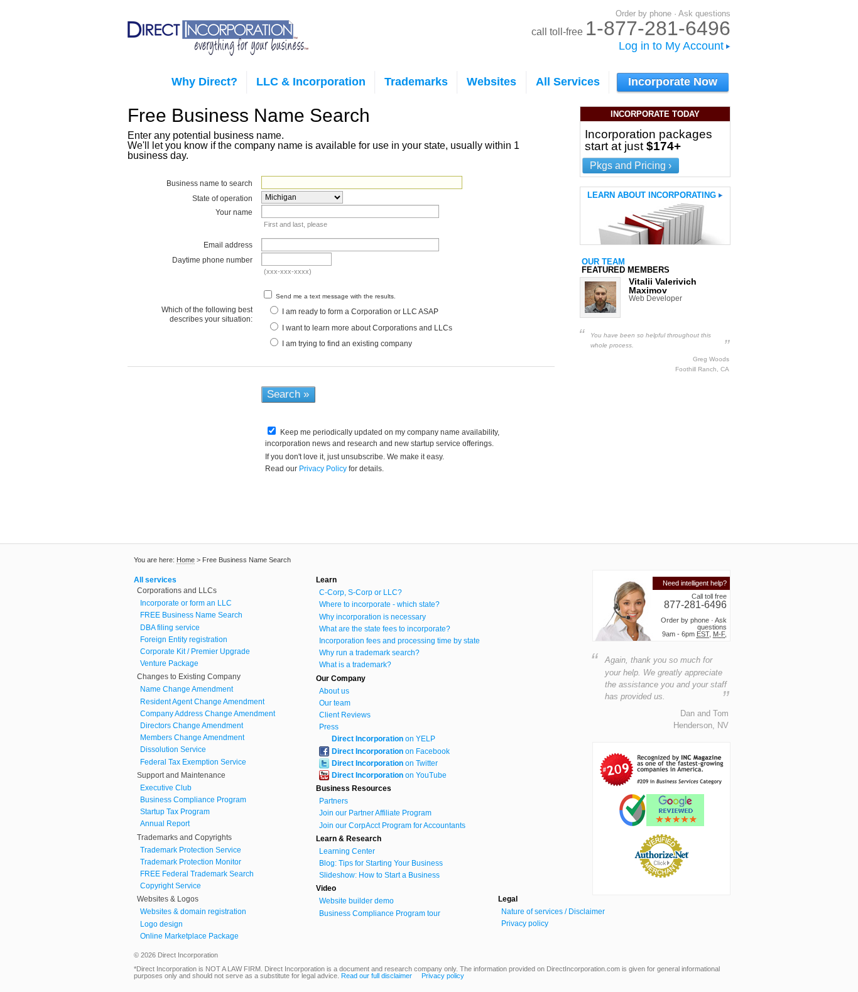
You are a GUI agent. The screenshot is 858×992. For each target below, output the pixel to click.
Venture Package (169, 663)
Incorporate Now (672, 81)
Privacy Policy (323, 468)
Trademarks (416, 81)
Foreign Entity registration (183, 639)
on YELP (383, 738)
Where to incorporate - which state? (379, 604)
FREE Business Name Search (191, 615)
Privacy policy (524, 923)
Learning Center (347, 851)
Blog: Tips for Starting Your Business (381, 863)
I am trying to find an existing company (346, 343)
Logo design (161, 924)
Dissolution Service (173, 749)
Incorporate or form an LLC (186, 603)
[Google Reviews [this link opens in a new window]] (661, 822)
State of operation (222, 198)
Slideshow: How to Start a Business (379, 875)
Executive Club (166, 787)
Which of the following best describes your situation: (207, 314)
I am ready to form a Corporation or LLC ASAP (359, 311)
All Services (568, 81)
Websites (491, 81)
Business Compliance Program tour (379, 913)
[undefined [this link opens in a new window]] (661, 783)
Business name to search (209, 183)
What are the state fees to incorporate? (384, 628)
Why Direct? (204, 81)
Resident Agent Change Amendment (202, 701)
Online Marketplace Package (189, 936)
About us (334, 691)
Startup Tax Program (175, 811)
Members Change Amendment (192, 737)
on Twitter (385, 763)
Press (329, 726)
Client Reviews (345, 715)
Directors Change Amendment (191, 725)
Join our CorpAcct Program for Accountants (392, 825)
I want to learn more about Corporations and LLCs (366, 328)
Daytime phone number (212, 260)
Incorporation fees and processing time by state (399, 640)
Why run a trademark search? (369, 652)
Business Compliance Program (193, 799)
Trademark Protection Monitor (190, 862)
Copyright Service (170, 885)
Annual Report (165, 823)
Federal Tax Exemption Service (193, 762)
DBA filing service (170, 627)
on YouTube (389, 775)
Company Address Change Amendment (207, 713)
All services (155, 579)
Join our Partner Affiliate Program (375, 813)
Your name (234, 212)
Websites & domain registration (193, 911)
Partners (333, 801)
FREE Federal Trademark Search (197, 873)
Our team (603, 261)
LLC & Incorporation (311, 81)
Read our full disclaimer (376, 975)
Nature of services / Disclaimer (553, 911)
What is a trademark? (355, 664)
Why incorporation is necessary (372, 617)
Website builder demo (356, 901)
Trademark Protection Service (190, 850)
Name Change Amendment (186, 689)
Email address (228, 245)
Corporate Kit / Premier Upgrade (195, 651)
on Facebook (391, 751)
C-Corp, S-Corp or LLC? (360, 592)
